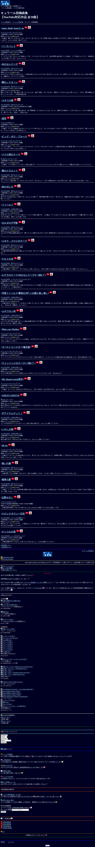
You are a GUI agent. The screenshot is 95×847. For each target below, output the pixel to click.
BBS (3, 559)
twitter (10, 579)
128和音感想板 (7, 828)
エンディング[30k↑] (8, 636)
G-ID (5, 809)
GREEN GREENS (10, 395)
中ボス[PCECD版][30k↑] (10, 605)
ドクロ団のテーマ (11, 154)
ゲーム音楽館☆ (6, 22)
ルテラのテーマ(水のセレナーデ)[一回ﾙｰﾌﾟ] (24, 275)
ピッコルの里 (9, 531)
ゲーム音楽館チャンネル (34, 582)
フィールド (7, 205)
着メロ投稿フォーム (8, 782)
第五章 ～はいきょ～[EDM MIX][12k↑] (14, 668)
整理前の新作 (6, 771)
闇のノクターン (10, 82)
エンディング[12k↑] (8, 700)
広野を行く (7, 497)
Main (12, 557)
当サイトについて (8, 566)
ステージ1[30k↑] (7, 642)
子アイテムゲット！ (12, 413)
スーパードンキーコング (9, 333)
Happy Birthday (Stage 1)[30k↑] (11, 693)
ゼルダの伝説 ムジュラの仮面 (11, 50)
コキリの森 (7, 100)
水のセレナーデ (10, 64)
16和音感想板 (6, 822)
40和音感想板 (6, 824)
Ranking (10, 559)
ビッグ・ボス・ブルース (14, 136)
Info (6, 559)
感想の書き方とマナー (9, 570)
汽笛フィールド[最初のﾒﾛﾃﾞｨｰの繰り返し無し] (25, 293)
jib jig (5, 445)
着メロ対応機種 (7, 568)
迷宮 (4, 118)
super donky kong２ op (13, 28)
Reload (4, 557)
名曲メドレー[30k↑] (8, 629)
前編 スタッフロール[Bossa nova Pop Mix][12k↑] (17, 666)
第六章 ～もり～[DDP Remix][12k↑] (13, 674)
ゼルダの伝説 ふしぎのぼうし (11, 536)
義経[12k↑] (5, 702)
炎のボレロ (7, 187)
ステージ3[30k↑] (7, 646)
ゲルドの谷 (7, 259)
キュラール (8, 36)
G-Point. (38, 588)
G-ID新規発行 (6, 760)
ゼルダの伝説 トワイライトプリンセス (14, 279)
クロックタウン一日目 (13, 513)
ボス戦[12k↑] (6, 651)
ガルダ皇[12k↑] (7, 640)
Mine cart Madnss (10, 329)
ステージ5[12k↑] (7, 650)
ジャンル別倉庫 (18, 22)
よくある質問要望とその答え (11, 794)
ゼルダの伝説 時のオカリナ (10, 68)
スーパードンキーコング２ (10, 32)
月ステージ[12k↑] (7, 619)
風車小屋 (6, 479)
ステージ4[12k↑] (7, 648)
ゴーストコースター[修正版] (16, 347)
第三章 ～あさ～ (7, 670)
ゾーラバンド (9, 46)
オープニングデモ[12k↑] (10, 638)
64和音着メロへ (6, 545)
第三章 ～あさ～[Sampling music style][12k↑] (16, 672)
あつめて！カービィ (7, 158)
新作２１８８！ (6, 721)
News (8, 557)
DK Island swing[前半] (12, 379)
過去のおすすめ (7, 765)
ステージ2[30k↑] (7, 644)
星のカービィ (5, 399)
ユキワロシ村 (9, 311)
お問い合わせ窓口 (8, 800)
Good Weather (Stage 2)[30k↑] (11, 691)
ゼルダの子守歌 (10, 223)
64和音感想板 (6, 826)
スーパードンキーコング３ (10, 141)
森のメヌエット (10, 170)
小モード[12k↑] (7, 704)
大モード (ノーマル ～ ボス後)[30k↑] (14, 706)
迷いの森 (6, 463)
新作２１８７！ (6, 717)
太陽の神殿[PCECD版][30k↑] (11, 601)
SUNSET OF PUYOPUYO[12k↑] (12, 682)
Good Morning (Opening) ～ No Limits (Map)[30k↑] (17, 689)
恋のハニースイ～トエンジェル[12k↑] (14, 659)
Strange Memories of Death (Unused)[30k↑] (15, 696)
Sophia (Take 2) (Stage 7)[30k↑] (11, 695)
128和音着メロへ (6, 547)
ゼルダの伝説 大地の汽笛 (10, 209)
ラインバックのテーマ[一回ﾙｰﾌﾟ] (18, 363)
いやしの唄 (7, 429)
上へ (3, 831)
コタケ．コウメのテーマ (14, 241)
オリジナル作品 (6, 122)
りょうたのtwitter (7, 776)
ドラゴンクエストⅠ (7, 502)
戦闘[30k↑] (5, 612)
